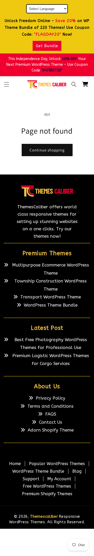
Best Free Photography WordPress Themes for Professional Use (50, 343)
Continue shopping (47, 150)
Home (15, 463)
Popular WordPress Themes (57, 463)
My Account (59, 478)
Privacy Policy (50, 398)
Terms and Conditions (50, 406)
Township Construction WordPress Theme (50, 285)
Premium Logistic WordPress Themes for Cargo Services (50, 359)
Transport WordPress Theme (50, 296)
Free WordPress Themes (47, 486)
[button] (6, 84)
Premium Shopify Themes (47, 493)
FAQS (50, 414)
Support (31, 478)
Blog (76, 471)
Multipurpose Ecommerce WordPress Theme (50, 269)
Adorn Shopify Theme (51, 430)
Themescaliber (44, 516)
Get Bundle (47, 45)
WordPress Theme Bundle (51, 305)
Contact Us (50, 422)
